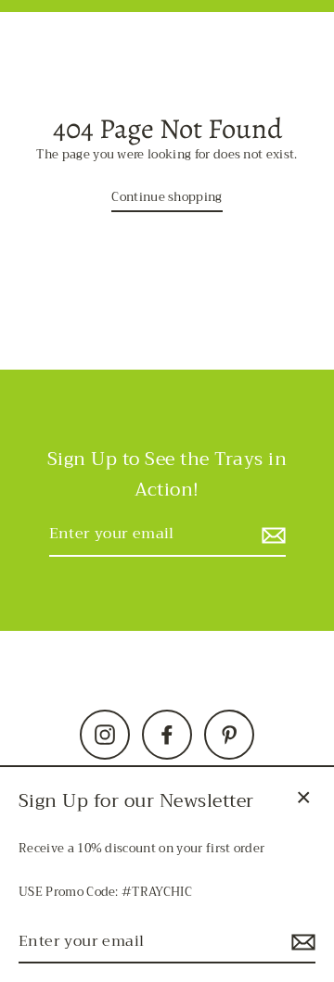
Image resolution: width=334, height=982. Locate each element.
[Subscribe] (271, 535)
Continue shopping (166, 198)
